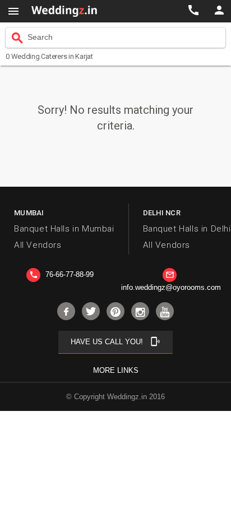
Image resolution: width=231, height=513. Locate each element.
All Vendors (37, 245)
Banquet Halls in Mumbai (64, 229)
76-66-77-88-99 (61, 274)
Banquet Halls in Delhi (187, 229)
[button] (13, 11)
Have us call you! (115, 341)
